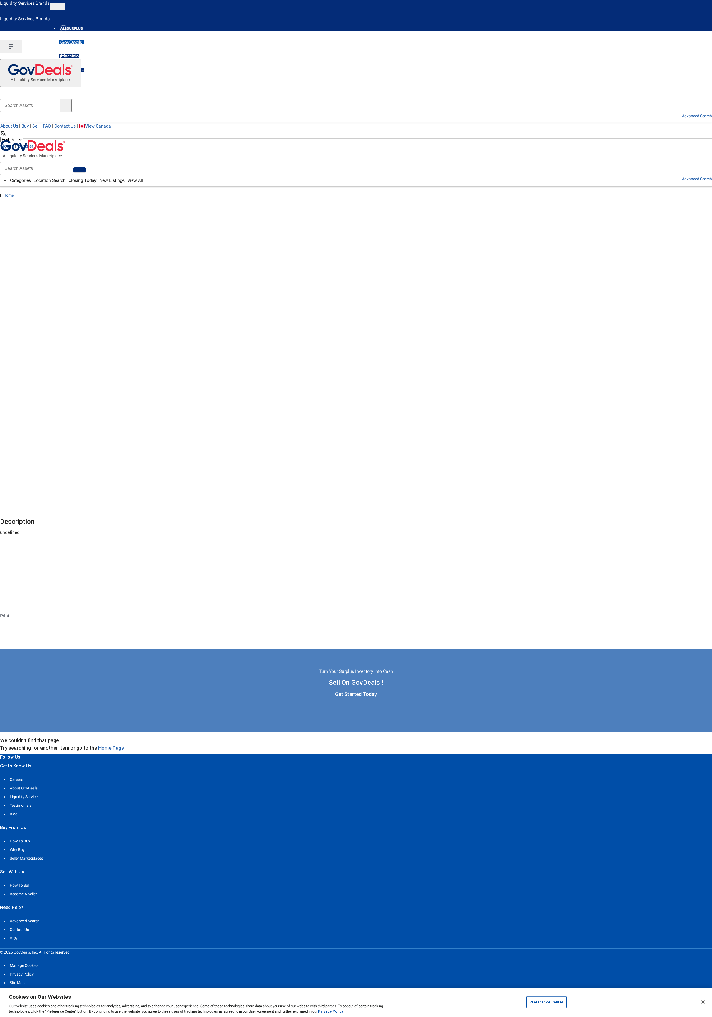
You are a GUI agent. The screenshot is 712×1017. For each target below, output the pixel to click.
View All (135, 180)
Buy (25, 126)
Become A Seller (23, 894)
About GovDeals (24, 788)
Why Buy (17, 849)
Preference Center (546, 1002)
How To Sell (19, 885)
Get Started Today (356, 694)
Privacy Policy (22, 974)
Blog (14, 814)
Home (8, 195)
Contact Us (65, 126)
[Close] (703, 1002)
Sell (35, 126)
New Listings (112, 180)
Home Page (111, 748)
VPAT (14, 938)
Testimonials (20, 805)
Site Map (17, 983)
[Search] (79, 169)
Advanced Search (697, 179)
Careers (16, 779)
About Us (9, 126)
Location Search (50, 180)
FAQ (47, 126)
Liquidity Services (24, 796)
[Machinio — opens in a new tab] (69, 56)
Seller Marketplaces (26, 858)
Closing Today (82, 180)
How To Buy (20, 841)
